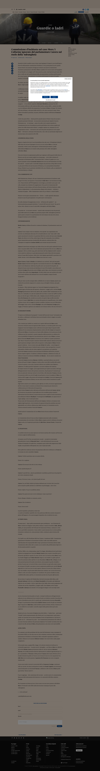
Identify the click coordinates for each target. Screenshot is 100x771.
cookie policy (48, 85)
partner (65, 89)
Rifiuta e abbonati (68, 78)
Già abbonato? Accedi (50, 99)
